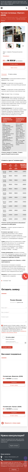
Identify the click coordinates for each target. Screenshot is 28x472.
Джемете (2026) (11, 19)
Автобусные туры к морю (12, 17)
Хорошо (14, 469)
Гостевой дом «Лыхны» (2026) (12, 406)
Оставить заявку (14, 64)
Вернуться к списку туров (12, 423)
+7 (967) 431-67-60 (8, 459)
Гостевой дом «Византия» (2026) (13, 376)
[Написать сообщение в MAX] (25, 458)
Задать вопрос (14, 67)
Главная (3, 17)
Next (23, 45)
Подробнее (6, 56)
